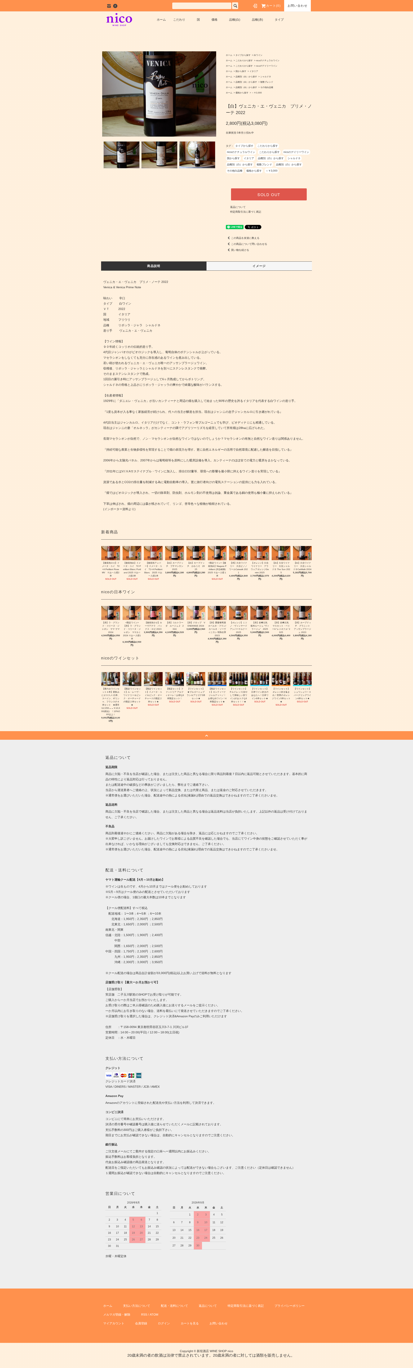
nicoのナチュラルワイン (267, 60)
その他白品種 (266, 87)
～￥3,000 (257, 93)
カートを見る (190, 1323)
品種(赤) (257, 19)
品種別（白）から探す (246, 76)
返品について (238, 207)
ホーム (161, 19)
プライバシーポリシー (289, 1305)
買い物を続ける (240, 250)
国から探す (241, 71)
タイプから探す (243, 55)
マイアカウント (113, 1323)
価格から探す (242, 93)
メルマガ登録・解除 (116, 1314)
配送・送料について (174, 1305)
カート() (273, 5)
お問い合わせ (297, 5)
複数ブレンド (266, 82)
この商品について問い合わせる (249, 244)
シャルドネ (265, 76)
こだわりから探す (244, 60)
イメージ (259, 266)
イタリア (254, 71)
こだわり (179, 19)
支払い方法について (136, 1305)
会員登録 (141, 1323)
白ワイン (258, 55)
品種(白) (234, 19)
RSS (144, 1314)
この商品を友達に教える (245, 237)
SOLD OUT (268, 194)
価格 (214, 19)
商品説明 (153, 266)
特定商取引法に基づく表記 (245, 211)
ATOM (154, 1314)
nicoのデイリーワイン (266, 66)
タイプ (279, 19)
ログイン (164, 1323)
